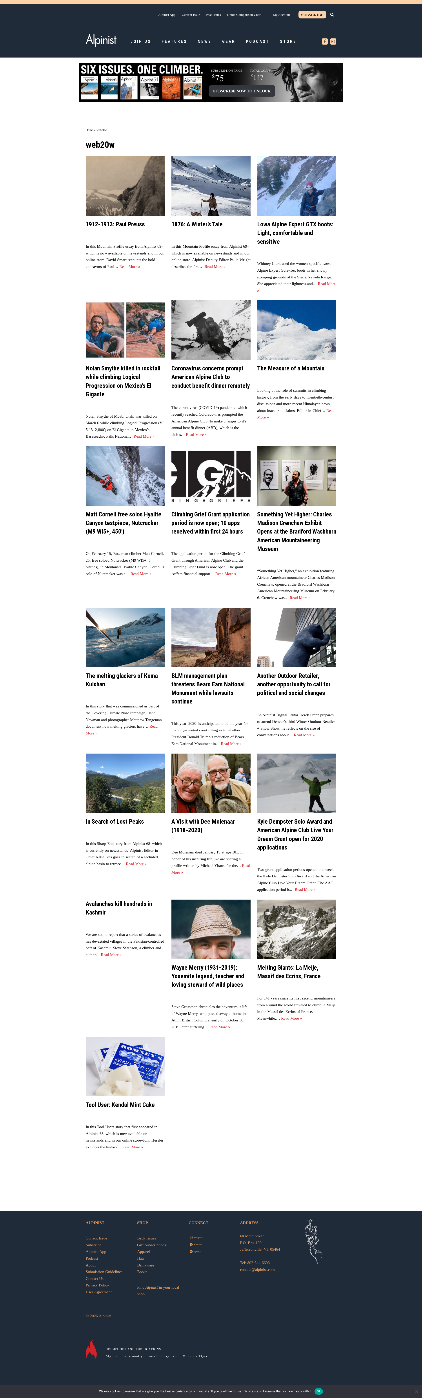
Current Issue (191, 14)
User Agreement (99, 1292)
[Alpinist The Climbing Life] (101, 40)
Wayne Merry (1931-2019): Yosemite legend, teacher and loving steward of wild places (207, 976)
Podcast (257, 41)
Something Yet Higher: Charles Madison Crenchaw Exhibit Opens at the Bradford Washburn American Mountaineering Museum (296, 531)
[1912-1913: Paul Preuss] (125, 186)
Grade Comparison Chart (244, 14)
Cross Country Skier (163, 1356)
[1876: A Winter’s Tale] (211, 186)
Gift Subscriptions (151, 1245)
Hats (140, 1258)
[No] (416, 1391)
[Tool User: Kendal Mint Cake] (125, 1066)
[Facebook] (325, 41)
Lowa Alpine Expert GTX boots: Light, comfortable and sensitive (295, 233)
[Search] (332, 14)
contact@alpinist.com (257, 1269)
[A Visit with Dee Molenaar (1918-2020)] (211, 783)
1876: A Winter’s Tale (197, 224)
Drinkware (145, 1265)
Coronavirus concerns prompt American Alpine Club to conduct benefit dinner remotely (210, 377)
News (205, 41)
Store (288, 41)
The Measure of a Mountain (290, 368)
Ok (319, 1391)
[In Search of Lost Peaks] (125, 783)
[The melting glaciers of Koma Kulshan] (125, 637)
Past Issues (213, 14)
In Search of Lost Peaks (115, 821)
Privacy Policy (97, 1285)
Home (89, 130)
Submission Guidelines (104, 1272)
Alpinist (112, 1356)
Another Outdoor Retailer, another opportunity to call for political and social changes (294, 684)
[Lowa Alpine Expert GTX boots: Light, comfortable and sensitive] (296, 186)
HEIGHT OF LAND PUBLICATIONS (133, 1349)
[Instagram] (333, 41)
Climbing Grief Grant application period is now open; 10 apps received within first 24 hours (210, 523)
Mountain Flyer (195, 1356)
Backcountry (133, 1356)
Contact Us (95, 1278)
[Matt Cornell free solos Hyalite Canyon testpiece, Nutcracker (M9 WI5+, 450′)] (125, 476)
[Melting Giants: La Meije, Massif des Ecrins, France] (296, 929)
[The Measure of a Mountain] (296, 330)
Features (174, 41)
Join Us (141, 41)
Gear (228, 41)
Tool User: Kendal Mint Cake (120, 1104)
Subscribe (312, 15)
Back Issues (146, 1238)
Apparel (143, 1251)
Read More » (129, 266)
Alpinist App (167, 14)
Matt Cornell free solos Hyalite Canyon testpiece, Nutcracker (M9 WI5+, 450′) (123, 523)
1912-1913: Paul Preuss (115, 224)
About (91, 1265)
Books (142, 1272)
